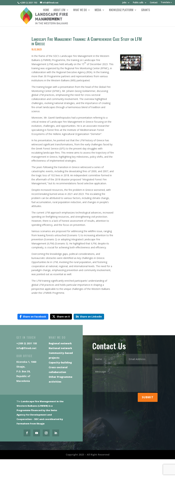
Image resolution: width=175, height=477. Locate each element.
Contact (154, 3)
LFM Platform (51, 19)
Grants (145, 10)
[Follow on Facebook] (27, 433)
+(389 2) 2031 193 (28, 2)
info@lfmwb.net (26, 348)
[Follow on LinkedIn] (55, 433)
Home (46, 10)
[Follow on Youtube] (36, 433)
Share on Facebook (34, 316)
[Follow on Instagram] (46, 433)
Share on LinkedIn (91, 316)
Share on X (63, 316)
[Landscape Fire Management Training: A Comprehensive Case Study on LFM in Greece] (132, 69)
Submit (147, 397)
